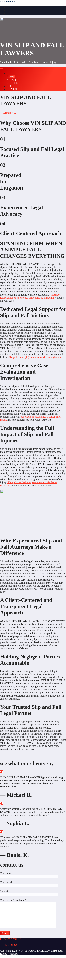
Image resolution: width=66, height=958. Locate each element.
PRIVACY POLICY (11, 939)
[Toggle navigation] (1, 68)
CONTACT (13, 89)
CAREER (12, 82)
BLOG (10, 86)
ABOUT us (9, 113)
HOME (11, 76)
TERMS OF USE (9, 944)
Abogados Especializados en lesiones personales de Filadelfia (30, 296)
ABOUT (11, 79)
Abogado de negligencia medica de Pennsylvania (34, 357)
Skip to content (8, 1)
